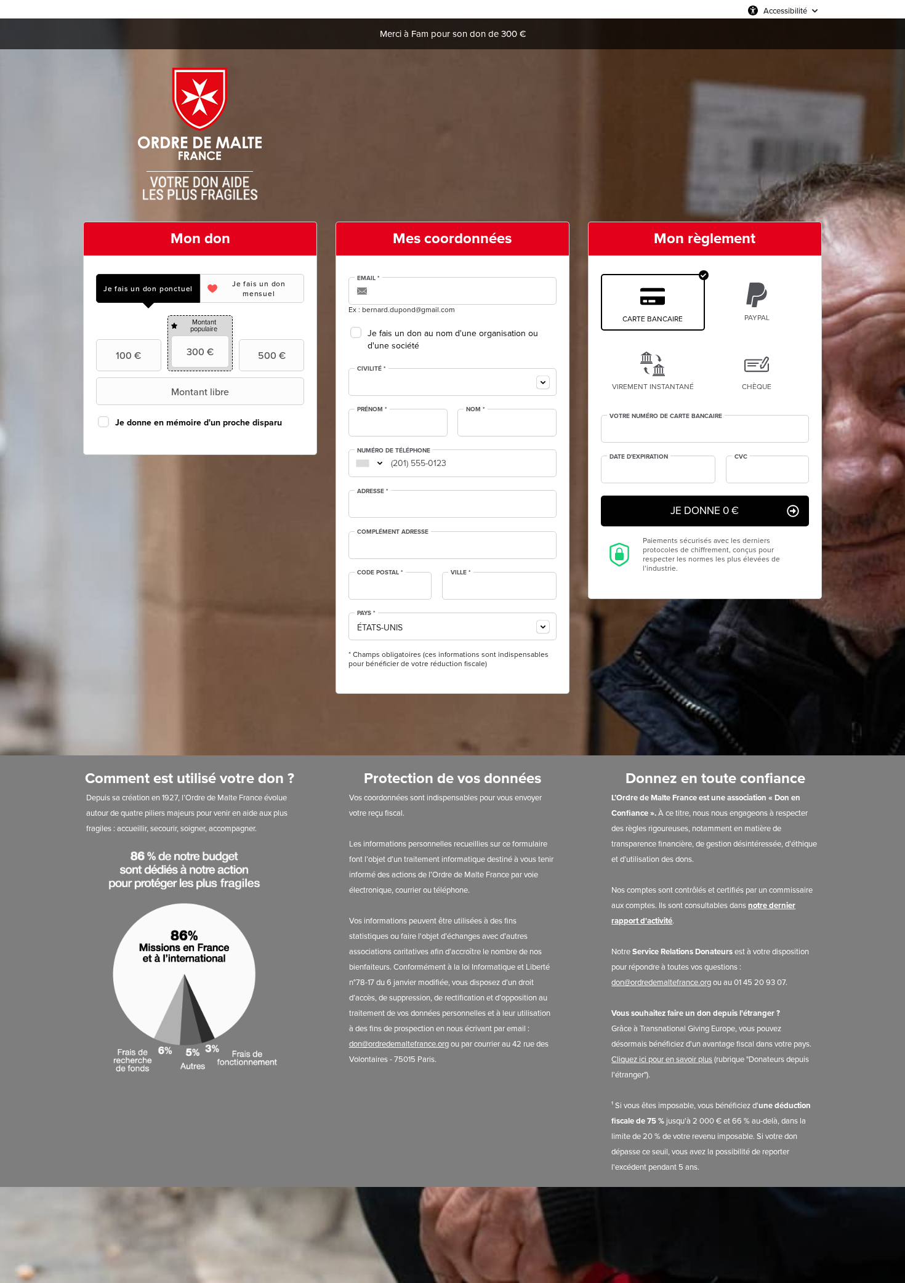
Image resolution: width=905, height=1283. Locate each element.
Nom (475, 409)
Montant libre (200, 391)
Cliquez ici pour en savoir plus (661, 1059)
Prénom (372, 409)
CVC (740, 457)
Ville (461, 572)
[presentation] (148, 288)
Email (368, 278)
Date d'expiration (638, 457)
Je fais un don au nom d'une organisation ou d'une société (453, 339)
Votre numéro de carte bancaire (665, 416)
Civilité (371, 368)
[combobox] (452, 382)
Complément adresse (392, 532)
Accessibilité (785, 10)
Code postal (380, 572)
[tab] (148, 288)
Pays (366, 613)
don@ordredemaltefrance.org (399, 1044)
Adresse (372, 491)
